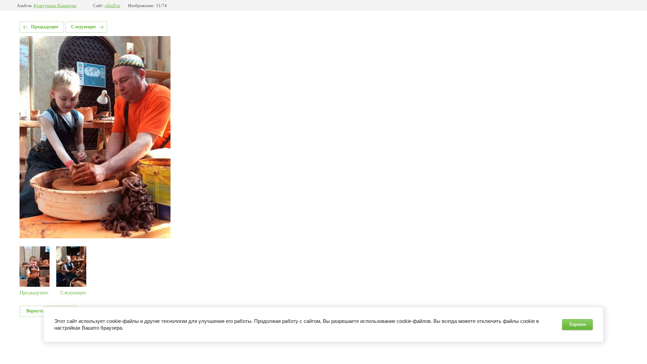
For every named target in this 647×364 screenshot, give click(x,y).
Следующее (83, 26)
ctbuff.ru (112, 5)
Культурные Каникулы (55, 5)
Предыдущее (44, 26)
